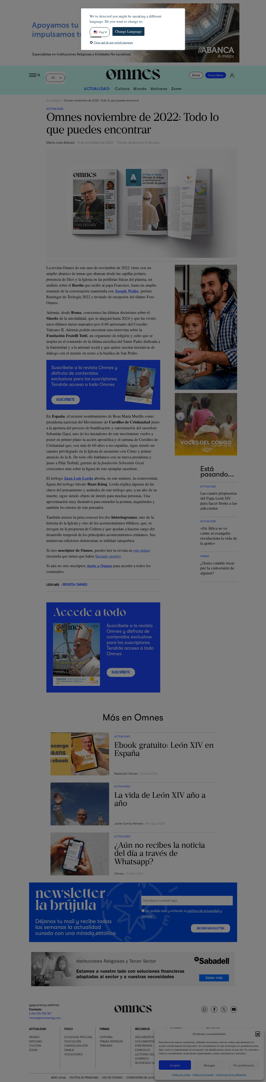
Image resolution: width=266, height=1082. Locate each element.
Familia (69, 1050)
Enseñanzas (143, 1045)
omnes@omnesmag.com (45, 1017)
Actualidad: (97, 89)
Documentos (145, 1041)
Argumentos (144, 1037)
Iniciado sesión (107, 556)
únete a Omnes (99, 565)
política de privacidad (203, 911)
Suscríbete (215, 75)
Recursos (142, 1029)
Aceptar (175, 1065)
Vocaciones (73, 1054)
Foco (68, 1029)
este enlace (141, 550)
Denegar (209, 1065)
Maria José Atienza (60, 143)
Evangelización (76, 1045)
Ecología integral (78, 1037)
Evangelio (142, 1050)
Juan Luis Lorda (78, 478)
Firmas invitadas (111, 1041)
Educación (72, 1041)
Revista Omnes (75, 585)
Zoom (176, 89)
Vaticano (158, 89)
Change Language (128, 31)
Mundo (140, 89)
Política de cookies (181, 1074)
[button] (258, 1034)
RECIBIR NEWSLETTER (210, 928)
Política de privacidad (203, 1074)
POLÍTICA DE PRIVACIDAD (84, 1077)
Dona (196, 75)
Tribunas (106, 1045)
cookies (146, 916)
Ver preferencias (243, 1065)
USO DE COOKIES (112, 1077)
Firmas (104, 1029)
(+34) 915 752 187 (40, 1013)
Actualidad (53, 100)
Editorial (106, 1037)
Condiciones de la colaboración (231, 1074)
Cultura (122, 89)
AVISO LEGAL (58, 1077)
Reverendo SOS (146, 1062)
